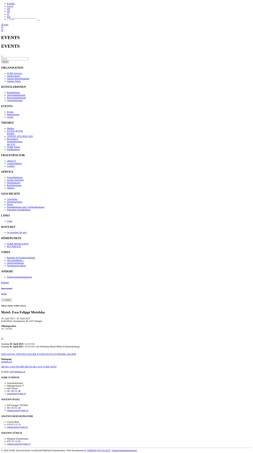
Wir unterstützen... (15, 260)
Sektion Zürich (14, 81)
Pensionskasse (13, 182)
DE (8, 9)
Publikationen (13, 149)
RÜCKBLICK (14, 246)
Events (10, 112)
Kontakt (11, 3)
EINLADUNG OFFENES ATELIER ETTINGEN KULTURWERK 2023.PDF (38, 354)
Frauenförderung (15, 177)
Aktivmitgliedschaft (16, 95)
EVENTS (5, 283)
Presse (10, 204)
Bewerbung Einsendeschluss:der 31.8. (15, 141)
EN (8, 17)
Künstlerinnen (13, 92)
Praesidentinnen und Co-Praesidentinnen (26, 207)
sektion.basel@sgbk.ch (17, 410)
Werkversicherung (15, 263)
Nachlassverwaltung (16, 265)
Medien (10, 128)
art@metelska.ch (17, 371)
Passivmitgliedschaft (16, 98)
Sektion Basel (13, 76)
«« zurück (6, 300)
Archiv (10, 117)
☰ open (4, 24)
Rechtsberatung (14, 185)
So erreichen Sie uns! (17, 232)
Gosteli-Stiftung (14, 163)
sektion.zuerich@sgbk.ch (18, 444)
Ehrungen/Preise (14, 202)
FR (8, 11)
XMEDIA (92, 450)
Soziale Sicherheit (15, 180)
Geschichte (12, 199)
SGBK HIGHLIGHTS (18, 244)
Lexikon (11, 166)
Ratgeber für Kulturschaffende (21, 257)
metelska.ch (6, 362)
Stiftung (10, 188)
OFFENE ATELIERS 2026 (20, 136)
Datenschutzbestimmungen (19, 277)
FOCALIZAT (103, 450)
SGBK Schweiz (14, 73)
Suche (5, 62)
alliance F (11, 161)
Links (9, 221)
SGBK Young (13, 147)
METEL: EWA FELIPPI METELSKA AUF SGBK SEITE (29, 367)
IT (8, 14)
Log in (10, 6)
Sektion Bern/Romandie (18, 78)
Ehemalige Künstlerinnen (18, 210)
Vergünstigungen (15, 100)
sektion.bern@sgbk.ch (17, 427)
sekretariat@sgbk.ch (16, 393)
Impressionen (13, 114)
